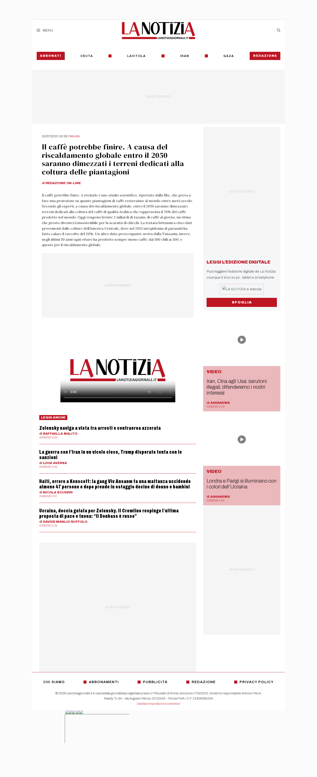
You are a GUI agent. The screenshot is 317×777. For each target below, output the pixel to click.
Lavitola (136, 56)
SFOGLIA (242, 302)
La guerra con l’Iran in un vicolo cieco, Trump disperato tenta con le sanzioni (110, 454)
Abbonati (50, 55)
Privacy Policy (257, 682)
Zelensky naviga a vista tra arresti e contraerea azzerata (100, 428)
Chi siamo (54, 682)
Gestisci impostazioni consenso (158, 703)
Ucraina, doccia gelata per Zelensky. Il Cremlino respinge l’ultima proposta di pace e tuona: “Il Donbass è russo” (109, 513)
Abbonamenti (104, 682)
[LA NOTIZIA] (158, 30)
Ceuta (86, 56)
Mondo (75, 136)
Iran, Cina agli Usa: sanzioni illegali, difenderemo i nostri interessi (237, 387)
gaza (228, 56)
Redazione (265, 55)
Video (214, 371)
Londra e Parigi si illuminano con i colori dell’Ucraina (241, 484)
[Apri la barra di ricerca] (279, 30)
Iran (184, 56)
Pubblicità (155, 682)
